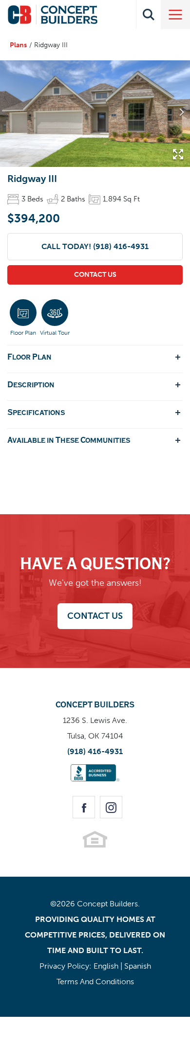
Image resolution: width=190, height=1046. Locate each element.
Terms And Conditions (95, 981)
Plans (18, 45)
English (106, 966)
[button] (148, 14)
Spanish (137, 966)
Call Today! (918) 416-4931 (95, 246)
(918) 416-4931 (95, 751)
